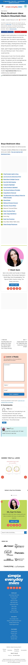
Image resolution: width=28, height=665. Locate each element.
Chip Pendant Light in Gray (11, 174)
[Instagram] (11, 288)
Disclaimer (10, 650)
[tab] (11, 495)
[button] (4, 77)
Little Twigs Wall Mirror (9, 213)
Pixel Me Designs (16, 655)
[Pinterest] (14, 288)
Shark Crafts (14, 606)
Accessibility (24, 650)
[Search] (25, 532)
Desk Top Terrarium (8, 219)
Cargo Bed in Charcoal (9, 193)
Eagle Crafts (14, 635)
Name (6, 385)
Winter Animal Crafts (14, 611)
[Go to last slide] (2, 477)
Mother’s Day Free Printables (13, 490)
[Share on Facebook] (7, 32)
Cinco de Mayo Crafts (14, 618)
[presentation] (13, 474)
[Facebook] (8, 288)
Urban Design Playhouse (10, 224)
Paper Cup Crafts (14, 600)
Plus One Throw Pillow (9, 205)
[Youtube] (20, 288)
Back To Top (13, 653)
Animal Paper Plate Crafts (14, 595)
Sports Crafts (14, 610)
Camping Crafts (14, 631)
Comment (7, 365)
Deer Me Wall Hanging (9, 182)
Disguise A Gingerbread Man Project (14, 620)
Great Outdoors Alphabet (10, 187)
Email (6, 390)
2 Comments (23, 19)
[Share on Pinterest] (20, 32)
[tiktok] (17, 288)
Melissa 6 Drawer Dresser (10, 203)
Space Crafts (14, 608)
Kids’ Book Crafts (14, 636)
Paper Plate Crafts (14, 602)
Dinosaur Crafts (14, 633)
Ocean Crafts (14, 598)
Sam (4, 19)
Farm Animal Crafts (14, 596)
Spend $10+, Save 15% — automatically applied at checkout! (15, 2)
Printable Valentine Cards (14, 622)
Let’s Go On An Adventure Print (12, 176)
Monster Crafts (14, 638)
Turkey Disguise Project (14, 624)
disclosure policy (13, 28)
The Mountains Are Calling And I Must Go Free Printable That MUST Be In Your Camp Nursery (6, 344)
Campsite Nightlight (9, 184)
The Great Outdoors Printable (11, 190)
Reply (4, 422)
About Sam (14, 284)
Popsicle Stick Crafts (14, 604)
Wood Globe (6, 200)
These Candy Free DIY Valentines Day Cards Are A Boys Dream (22, 343)
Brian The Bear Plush (9, 211)
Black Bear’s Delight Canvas (11, 179)
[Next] (25, 477)
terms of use (8, 24)
